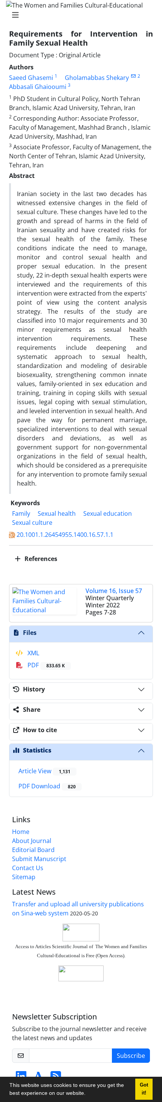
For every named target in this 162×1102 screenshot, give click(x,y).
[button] (88, 1094)
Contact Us (27, 868)
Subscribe (131, 1055)
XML (32, 653)
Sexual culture (32, 522)
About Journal (31, 841)
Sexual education (107, 513)
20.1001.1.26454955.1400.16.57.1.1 (65, 534)
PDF (45, 665)
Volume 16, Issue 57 (114, 591)
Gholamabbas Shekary (97, 78)
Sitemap (23, 877)
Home (20, 832)
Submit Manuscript (39, 859)
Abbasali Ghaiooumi (37, 87)
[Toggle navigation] (78, 15)
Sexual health (57, 513)
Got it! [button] (144, 1089)
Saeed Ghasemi (31, 78)
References (40, 559)
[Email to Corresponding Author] (133, 76)
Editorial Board (33, 850)
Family (21, 513)
